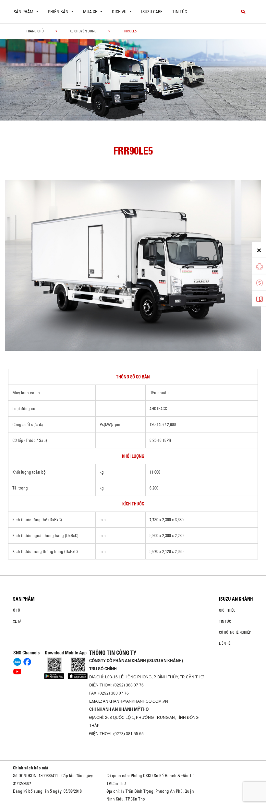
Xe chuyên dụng (83, 31)
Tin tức (179, 11)
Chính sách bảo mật (30, 767)
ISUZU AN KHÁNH (236, 599)
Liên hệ (225, 643)
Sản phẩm (24, 599)
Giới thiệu (227, 610)
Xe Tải (17, 621)
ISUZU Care (152, 11)
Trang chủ (35, 31)
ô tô (16, 610)
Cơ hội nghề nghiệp (235, 632)
